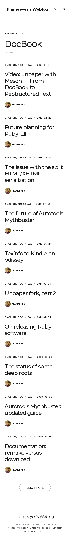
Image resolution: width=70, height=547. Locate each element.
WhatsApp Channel (35, 531)
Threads (11, 527)
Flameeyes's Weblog (27, 9)
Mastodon (22, 527)
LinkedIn (57, 527)
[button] (55, 9)
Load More (35, 487)
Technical (25, 65)
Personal (25, 204)
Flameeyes (18, 105)
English (10, 65)
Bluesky (34, 527)
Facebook (45, 527)
